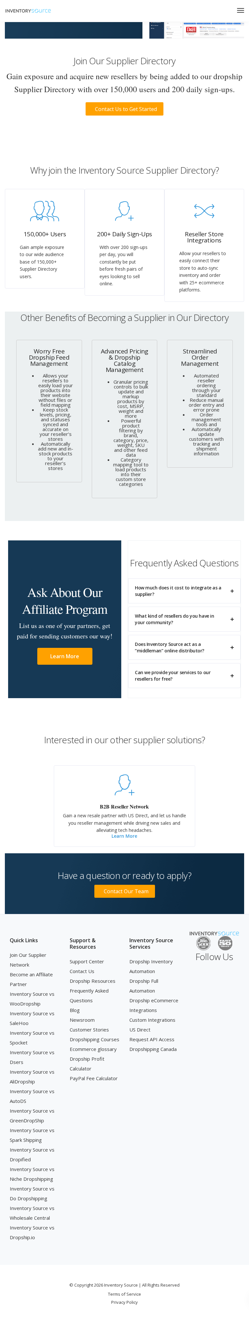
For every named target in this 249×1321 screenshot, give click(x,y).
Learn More (124, 836)
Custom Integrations (152, 1020)
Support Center (87, 961)
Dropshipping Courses (94, 1039)
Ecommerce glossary (93, 1049)
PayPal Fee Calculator (94, 1078)
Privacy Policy (124, 1302)
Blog (75, 1010)
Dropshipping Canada (153, 1049)
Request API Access (151, 1039)
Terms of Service (124, 1294)
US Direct (139, 1029)
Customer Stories (89, 1029)
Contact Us (82, 971)
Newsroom (82, 1020)
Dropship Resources (92, 981)
